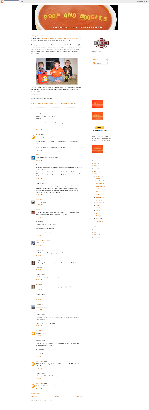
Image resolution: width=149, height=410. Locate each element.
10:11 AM (39, 368)
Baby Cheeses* (99, 181)
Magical (97, 178)
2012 (96, 168)
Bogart (38, 304)
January (98, 224)
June (97, 210)
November (99, 197)
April (97, 216)
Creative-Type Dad (41, 240)
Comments (98, 63)
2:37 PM (39, 245)
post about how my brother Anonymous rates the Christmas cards (59, 38)
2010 (96, 174)
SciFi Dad (38, 155)
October (98, 200)
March (98, 218)
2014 (96, 163)
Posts (96, 60)
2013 (96, 166)
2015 (96, 160)
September (99, 203)
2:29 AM (39, 130)
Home (57, 396)
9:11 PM (39, 270)
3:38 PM (39, 255)
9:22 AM (39, 388)
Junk (96, 191)
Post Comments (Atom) (45, 400)
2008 (96, 229)
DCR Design (107, 140)
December (99, 176)
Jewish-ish (98, 189)
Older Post (79, 396)
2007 (96, 232)
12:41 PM (39, 217)
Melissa (38, 134)
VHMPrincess (39, 361)
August (98, 205)
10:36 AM (39, 205)
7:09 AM (39, 150)
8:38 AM (39, 160)
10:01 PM (39, 310)
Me (37, 209)
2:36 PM (39, 299)
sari (37, 260)
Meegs (38, 284)
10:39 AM (39, 289)
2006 (96, 235)
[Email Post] (74, 103)
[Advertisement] (98, 83)
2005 (96, 237)
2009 (96, 227)
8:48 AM (39, 178)
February (98, 221)
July (97, 208)
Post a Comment (35, 393)
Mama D (38, 199)
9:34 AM (39, 280)
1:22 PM (39, 235)
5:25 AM (39, 326)
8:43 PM (39, 378)
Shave (97, 194)
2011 (96, 171)
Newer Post (34, 396)
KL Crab (38, 330)
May (97, 213)
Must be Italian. (99, 183)
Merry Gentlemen (37, 36)
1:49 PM (39, 336)
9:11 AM (39, 195)
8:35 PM (39, 356)
